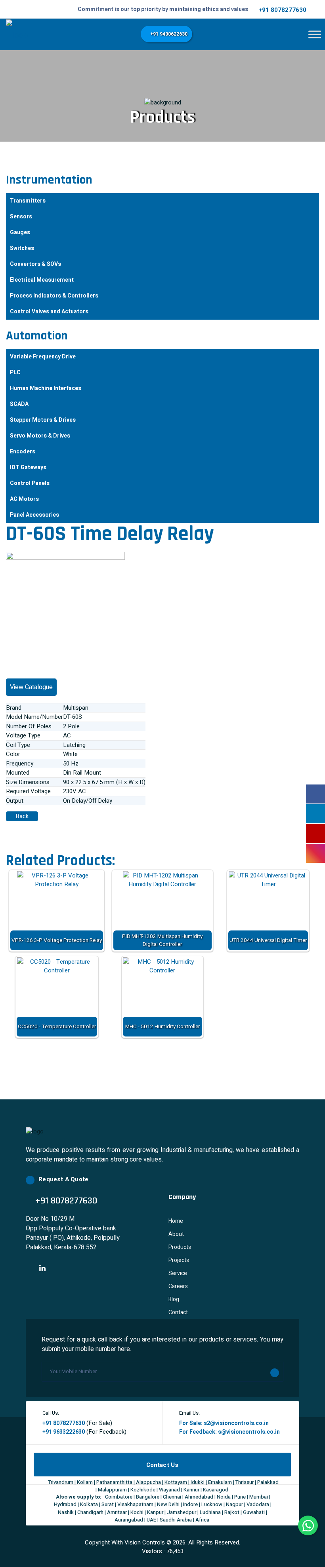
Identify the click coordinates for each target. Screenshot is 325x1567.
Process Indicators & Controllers (54, 296)
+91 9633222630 (63, 1432)
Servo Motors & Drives (40, 436)
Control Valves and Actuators (49, 311)
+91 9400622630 (168, 34)
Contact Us (162, 1465)
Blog (173, 1299)
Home (175, 1221)
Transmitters (28, 201)
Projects (178, 1260)
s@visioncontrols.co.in (249, 1432)
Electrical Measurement (42, 280)
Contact (178, 1312)
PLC (15, 372)
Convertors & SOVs (35, 264)
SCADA (19, 404)
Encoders (22, 451)
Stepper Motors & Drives (43, 420)
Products (179, 1247)
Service (177, 1273)
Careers (178, 1286)
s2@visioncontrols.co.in (236, 1423)
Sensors (21, 216)
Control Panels (30, 483)
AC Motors (24, 499)
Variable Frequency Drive (43, 356)
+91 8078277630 (282, 10)
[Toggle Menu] (314, 34)
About (176, 1234)
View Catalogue (31, 687)
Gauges (20, 232)
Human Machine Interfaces (45, 388)
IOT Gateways (28, 467)
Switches (22, 248)
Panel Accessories (34, 515)
